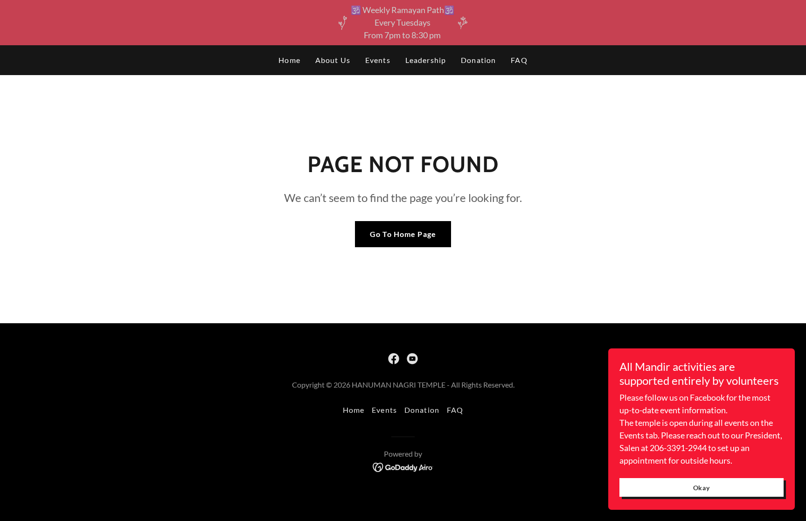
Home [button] (354, 409)
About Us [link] (332, 60)
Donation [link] (478, 60)
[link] (393, 358)
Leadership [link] (425, 60)
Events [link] (377, 60)
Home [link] (289, 60)
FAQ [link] (519, 60)
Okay (701, 488)
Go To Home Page (403, 233)
